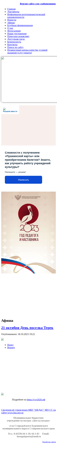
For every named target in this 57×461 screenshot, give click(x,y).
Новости (11, 20)
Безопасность (14, 41)
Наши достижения (16, 33)
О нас (10, 28)
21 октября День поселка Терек (27, 328)
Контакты (12, 44)
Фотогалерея (14, 31)
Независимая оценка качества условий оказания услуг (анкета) (27, 51)
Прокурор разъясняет (18, 36)
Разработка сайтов (49, 442)
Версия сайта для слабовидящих (38, 3)
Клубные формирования (20, 25)
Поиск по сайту (15, 47)
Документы (13, 11)
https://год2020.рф (36, 399)
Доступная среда (16, 39)
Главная (11, 9)
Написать (23, 180)
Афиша (11, 22)
